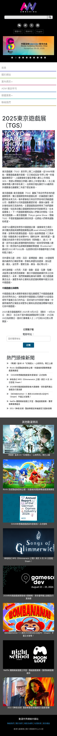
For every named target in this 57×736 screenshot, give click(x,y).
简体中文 (29, 31)
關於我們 (19, 723)
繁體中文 (18, 31)
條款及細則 (28, 723)
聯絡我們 (6, 102)
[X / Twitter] (31, 25)
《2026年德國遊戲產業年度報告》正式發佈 (28, 375)
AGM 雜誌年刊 (9, 88)
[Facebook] (38, 25)
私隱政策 (37, 723)
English (39, 31)
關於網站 (6, 74)
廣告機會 (46, 723)
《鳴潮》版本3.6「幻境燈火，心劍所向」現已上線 (31, 363)
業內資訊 (6, 81)
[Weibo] (25, 25)
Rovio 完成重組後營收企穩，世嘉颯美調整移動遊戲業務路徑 (28, 489)
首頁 (3, 67)
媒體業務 (6, 95)
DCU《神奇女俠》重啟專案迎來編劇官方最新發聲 (31, 408)
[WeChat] (19, 25)
